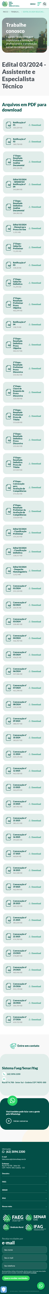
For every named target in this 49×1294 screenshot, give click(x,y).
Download (36, 125)
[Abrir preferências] (4, 1289)
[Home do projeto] (10, 4)
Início (5, 12)
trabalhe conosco (15, 12)
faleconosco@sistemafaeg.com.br (14, 1159)
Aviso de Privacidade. (30, 1273)
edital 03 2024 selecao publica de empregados (33, 12)
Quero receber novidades (16, 1278)
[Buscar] (44, 4)
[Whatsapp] (41, 1286)
